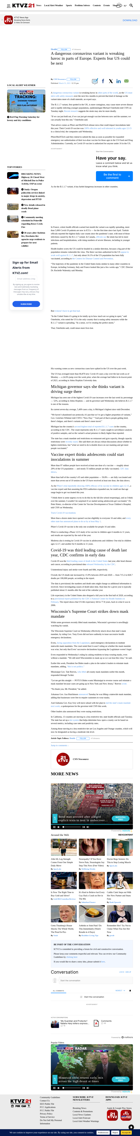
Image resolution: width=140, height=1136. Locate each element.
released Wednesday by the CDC (100, 564)
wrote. (124, 684)
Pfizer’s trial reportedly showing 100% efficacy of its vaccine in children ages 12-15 (93, 486)
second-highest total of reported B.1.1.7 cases (94, 426)
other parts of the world (108, 93)
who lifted (82, 672)
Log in (121, 972)
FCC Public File (47, 1110)
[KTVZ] (23, 5)
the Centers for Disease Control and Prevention (92, 258)
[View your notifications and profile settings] (130, 990)
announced (83, 694)
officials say (101, 237)
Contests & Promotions (83, 1111)
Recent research (71, 111)
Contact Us (45, 1100)
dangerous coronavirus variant (66, 93)
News (38, 5)
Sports (69, 5)
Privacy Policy (46, 1114)
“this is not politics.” (75, 666)
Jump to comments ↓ (60, 745)
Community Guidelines (50, 1097)
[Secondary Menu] (10, 5)
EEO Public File (47, 1104)
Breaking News (79, 1108)
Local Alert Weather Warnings (86, 1121)
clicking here (71, 957)
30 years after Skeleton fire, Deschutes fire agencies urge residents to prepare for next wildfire (33, 239)
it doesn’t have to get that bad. (67, 311)
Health (72, 738)
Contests (97, 5)
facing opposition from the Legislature (73, 643)
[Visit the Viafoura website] (127, 1037)
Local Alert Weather (53, 5)
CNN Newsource (59, 79)
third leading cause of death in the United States (87, 561)
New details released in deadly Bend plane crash (33, 208)
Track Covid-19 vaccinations (63, 513)
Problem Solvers (82, 5)
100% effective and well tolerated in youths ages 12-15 (108, 128)
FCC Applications (48, 1107)
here (103, 961)
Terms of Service (47, 1117)
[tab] (58, 990)
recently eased (71, 442)
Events (106, 5)
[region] (92, 1004)
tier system (74, 720)
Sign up (128, 972)
